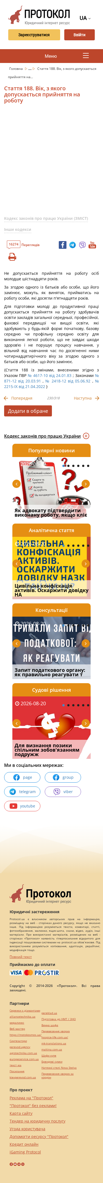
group (68, 777)
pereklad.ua (49, 1013)
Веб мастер (17, 1029)
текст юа (15, 1065)
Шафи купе (48, 1055)
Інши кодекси (17, 229)
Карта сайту (21, 1113)
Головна (16, 68)
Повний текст (21, 956)
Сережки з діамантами (25, 1010)
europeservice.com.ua (24, 1059)
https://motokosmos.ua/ (25, 1035)
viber (68, 791)
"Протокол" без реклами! (33, 1105)
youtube (27, 806)
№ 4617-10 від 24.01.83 (49, 375)
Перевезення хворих (55, 1031)
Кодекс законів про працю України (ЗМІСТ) (46, 218)
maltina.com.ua (51, 1049)
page (27, 777)
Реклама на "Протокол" (31, 1097)
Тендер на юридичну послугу (37, 1121)
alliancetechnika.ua (22, 1016)
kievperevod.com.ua (23, 1077)
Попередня (21, 398)
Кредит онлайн (24, 1144)
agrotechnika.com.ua (23, 1053)
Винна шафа (49, 1025)
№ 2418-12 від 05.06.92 (67, 381)
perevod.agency (20, 1047)
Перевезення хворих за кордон (57, 1075)
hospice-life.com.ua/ (54, 1037)
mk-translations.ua (53, 1043)
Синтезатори (18, 1041)
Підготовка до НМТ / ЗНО (58, 1019)
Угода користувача (27, 1128)
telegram (27, 791)
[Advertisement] (51, 162)
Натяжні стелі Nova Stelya (59, 1068)
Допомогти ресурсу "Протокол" (39, 1136)
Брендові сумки (51, 1061)
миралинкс (17, 1022)
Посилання (17, 1071)
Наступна (83, 398)
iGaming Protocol (25, 1152)
